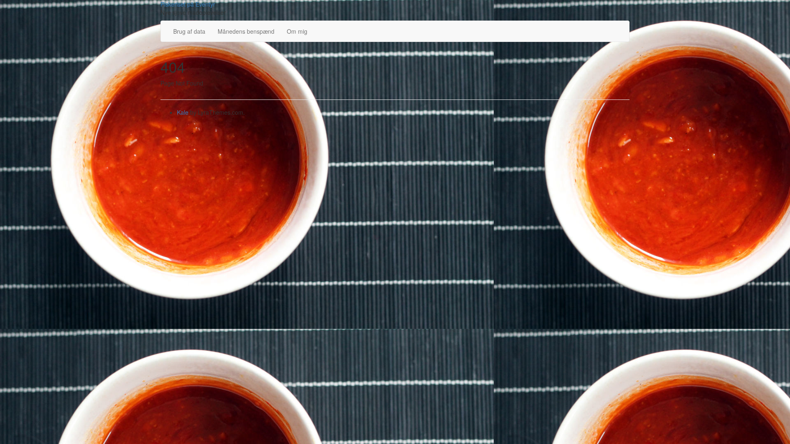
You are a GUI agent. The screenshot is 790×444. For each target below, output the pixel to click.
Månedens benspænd (246, 31)
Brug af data (189, 31)
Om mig (297, 31)
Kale (182, 112)
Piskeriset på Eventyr (187, 4)
